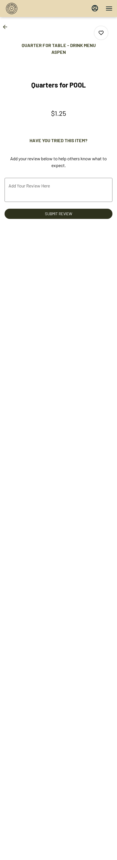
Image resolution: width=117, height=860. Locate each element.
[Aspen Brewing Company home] (30, 8)
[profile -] (94, 8)
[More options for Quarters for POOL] (101, 33)
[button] (7, 27)
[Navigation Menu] (109, 8)
